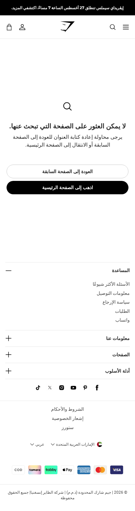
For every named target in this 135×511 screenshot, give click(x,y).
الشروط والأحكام (67, 409)
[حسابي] (22, 27)
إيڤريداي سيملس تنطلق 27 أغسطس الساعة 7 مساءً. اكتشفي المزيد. (67, 7)
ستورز (68, 427)
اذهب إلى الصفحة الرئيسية (67, 187)
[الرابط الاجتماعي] (97, 387)
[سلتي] (9, 27)
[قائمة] (126, 27)
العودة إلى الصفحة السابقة (67, 171)
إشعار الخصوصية (68, 418)
